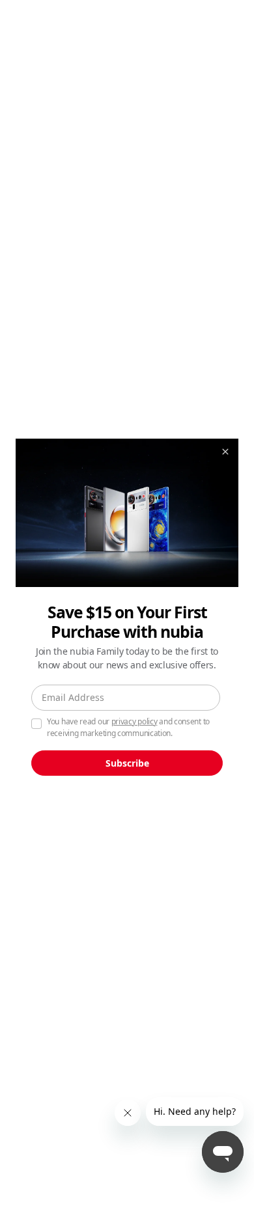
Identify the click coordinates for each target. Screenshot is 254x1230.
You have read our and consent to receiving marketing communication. (128, 727)
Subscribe (127, 763)
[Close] (225, 451)
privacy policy (134, 721)
